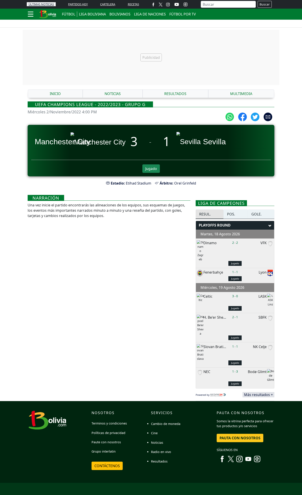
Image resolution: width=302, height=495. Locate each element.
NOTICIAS (113, 93)
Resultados (159, 461)
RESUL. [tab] (205, 214)
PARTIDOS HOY (78, 4)
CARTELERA (107, 4)
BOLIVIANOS (119, 14)
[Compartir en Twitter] (255, 116)
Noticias (157, 442)
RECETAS (133, 4)
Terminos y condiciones (109, 423)
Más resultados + (258, 394)
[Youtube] (176, 4)
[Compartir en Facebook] (242, 116)
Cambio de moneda (165, 424)
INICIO (55, 93)
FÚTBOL (68, 14)
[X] (160, 4)
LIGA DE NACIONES (150, 14)
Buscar (265, 4)
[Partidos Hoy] (185, 4)
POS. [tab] (231, 214)
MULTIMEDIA (241, 93)
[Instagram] (168, 4)
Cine (154, 433)
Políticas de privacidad (108, 433)
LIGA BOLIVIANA (92, 14)
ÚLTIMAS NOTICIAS (41, 4)
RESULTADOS (175, 93)
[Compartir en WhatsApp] (229, 116)
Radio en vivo (161, 452)
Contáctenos (107, 465)
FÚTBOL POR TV (182, 14)
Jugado (151, 168)
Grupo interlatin (104, 451)
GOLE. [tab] (256, 214)
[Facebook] (153, 4)
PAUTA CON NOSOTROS (240, 438)
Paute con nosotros (106, 442)
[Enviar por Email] (268, 116)
